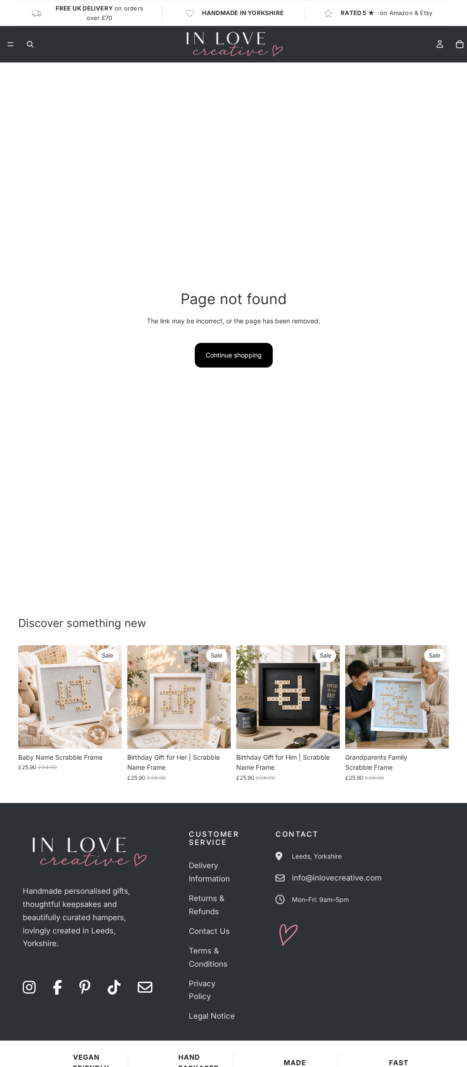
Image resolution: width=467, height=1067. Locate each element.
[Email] (145, 987)
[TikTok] (114, 987)
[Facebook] (57, 987)
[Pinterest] (84, 987)
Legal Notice (212, 1015)
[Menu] (10, 44)
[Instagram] (29, 987)
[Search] (30, 44)
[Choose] (107, 734)
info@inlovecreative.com (337, 877)
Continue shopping (234, 355)
